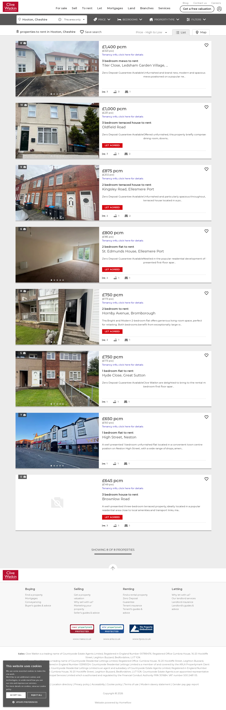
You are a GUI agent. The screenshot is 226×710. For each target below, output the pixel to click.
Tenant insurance (132, 605)
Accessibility (98, 684)
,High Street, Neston (113, 440)
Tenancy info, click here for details (122, 54)
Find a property (34, 595)
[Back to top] (20, 575)
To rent (87, 8)
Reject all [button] (36, 695)
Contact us (200, 3)
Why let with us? (181, 595)
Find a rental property (135, 595)
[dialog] (26, 683)
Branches (147, 8)
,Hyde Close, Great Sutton (113, 378)
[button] (26, 702)
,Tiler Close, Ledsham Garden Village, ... (113, 68)
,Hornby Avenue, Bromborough (113, 317)
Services (164, 8)
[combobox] (39, 19)
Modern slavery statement (155, 684)
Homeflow (125, 702)
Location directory (62, 684)
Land (131, 8)
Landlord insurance (182, 602)
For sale (61, 8)
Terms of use (131, 684)
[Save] (206, 45)
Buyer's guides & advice (38, 605)
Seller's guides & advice (87, 612)
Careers (216, 3)
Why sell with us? (83, 602)
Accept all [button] (16, 695)
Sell (74, 8)
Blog (185, 3)
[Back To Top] (113, 568)
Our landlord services (184, 598)
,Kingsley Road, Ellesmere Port (113, 193)
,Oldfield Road (113, 130)
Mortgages (115, 8)
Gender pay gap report (185, 684)
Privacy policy (82, 684)
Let (99, 8)
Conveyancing (33, 602)
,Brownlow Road (113, 502)
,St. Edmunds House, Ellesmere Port (113, 254)
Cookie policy (114, 684)
